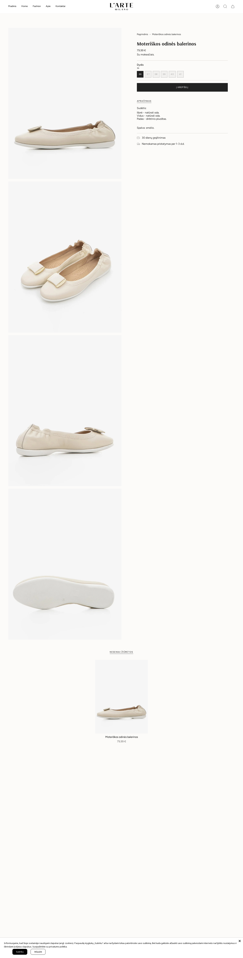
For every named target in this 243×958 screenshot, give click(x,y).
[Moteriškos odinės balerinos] (121, 697)
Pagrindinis (142, 34)
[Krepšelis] (233, 6)
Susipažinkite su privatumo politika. (49, 946)
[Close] (239, 941)
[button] (24, 6)
